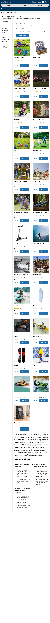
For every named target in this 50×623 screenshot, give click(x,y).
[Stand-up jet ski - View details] (41, 384)
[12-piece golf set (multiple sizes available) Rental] (22, 202)
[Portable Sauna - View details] (22, 413)
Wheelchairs (12, 9)
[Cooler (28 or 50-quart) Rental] (22, 78)
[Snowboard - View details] (22, 355)
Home (2, 12)
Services (4, 41)
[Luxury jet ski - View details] (22, 384)
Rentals (9, 5)
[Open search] (46, 2)
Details (16, 65)
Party (30, 9)
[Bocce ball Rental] (22, 140)
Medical (25, 9)
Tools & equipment (5, 46)
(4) (25, 60)
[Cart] (48, 2)
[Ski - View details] (41, 355)
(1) (39, 60)
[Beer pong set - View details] (41, 264)
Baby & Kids (19, 9)
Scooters (6, 9)
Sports (16, 12)
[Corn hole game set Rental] (22, 47)
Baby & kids (5, 26)
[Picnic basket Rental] (41, 47)
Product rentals (9, 12)
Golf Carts (38, 9)
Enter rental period (20, 28)
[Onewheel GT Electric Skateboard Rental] (41, 202)
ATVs (44, 9)
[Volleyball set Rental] (41, 171)
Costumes (5, 30)
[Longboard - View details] (22, 326)
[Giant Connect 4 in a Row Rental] (22, 171)
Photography (5, 39)
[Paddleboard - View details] (41, 295)
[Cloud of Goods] (6, 2)
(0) (43, 122)
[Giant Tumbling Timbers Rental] (41, 109)
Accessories (5, 24)
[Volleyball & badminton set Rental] (41, 78)
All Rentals (5, 21)
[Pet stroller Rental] (22, 109)
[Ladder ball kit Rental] (41, 140)
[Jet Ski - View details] (22, 295)
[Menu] (2, 9)
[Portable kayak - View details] (41, 326)
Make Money (41, 5)
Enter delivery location (20, 23)
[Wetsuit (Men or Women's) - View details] (22, 264)
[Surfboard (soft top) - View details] (41, 233)
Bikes (34, 9)
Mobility (4, 35)
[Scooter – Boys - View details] (22, 233)
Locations (25, 5)
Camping (4, 28)
